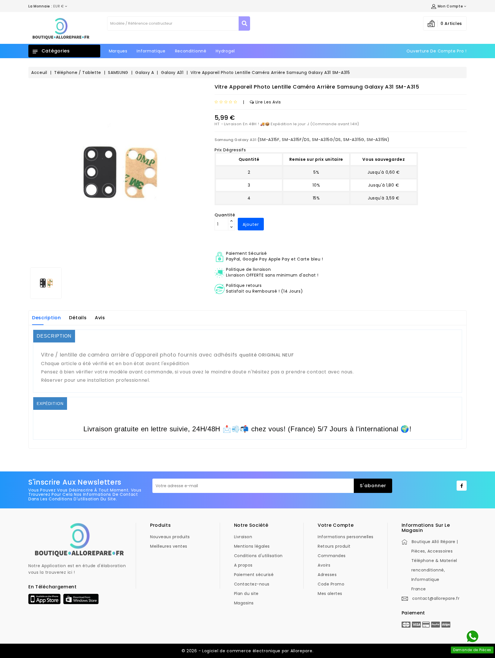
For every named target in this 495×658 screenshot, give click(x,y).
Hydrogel (225, 51)
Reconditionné (191, 51)
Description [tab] (46, 317)
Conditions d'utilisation (258, 556)
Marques (118, 51)
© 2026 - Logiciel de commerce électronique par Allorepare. (248, 651)
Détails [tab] (78, 317)
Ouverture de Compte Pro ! (436, 51)
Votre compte (335, 525)
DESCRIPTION (54, 336)
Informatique (151, 51)
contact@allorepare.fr (436, 598)
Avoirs (324, 565)
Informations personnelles (346, 537)
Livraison (243, 537)
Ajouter (251, 224)
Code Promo (331, 584)
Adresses (327, 574)
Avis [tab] (100, 317)
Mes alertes (330, 593)
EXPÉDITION (50, 403)
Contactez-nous (252, 584)
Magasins (244, 603)
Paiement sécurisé (254, 574)
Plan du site (246, 593)
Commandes (332, 556)
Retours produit (334, 546)
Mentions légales (252, 546)
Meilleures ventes (168, 546)
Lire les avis (268, 102)
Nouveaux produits (170, 537)
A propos (243, 565)
